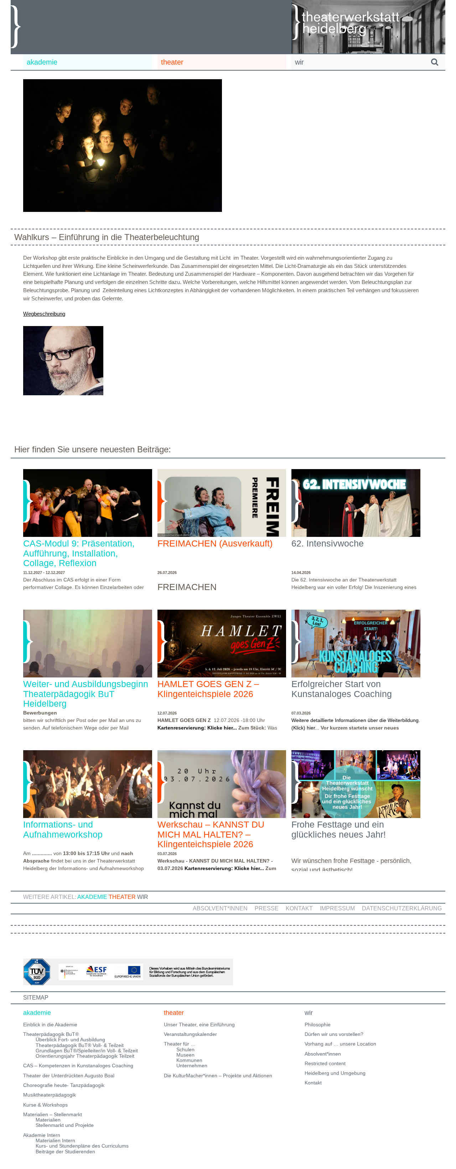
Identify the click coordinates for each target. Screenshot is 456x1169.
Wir (142, 897)
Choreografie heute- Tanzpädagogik (63, 1085)
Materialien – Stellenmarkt (52, 1114)
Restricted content (325, 1063)
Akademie (92, 897)
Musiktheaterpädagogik (49, 1095)
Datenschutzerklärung (402, 908)
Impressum (337, 908)
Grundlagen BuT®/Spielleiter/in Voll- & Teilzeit (87, 1050)
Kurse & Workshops (45, 1105)
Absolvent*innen (220, 908)
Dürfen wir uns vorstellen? (334, 1034)
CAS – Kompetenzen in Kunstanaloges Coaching (78, 1065)
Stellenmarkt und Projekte (65, 1125)
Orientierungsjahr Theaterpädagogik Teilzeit (85, 1056)
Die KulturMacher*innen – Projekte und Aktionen (218, 1075)
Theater (122, 897)
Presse (267, 908)
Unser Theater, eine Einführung (199, 1024)
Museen (185, 1055)
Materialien (48, 1120)
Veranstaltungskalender (190, 1034)
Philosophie (318, 1024)
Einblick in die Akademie (50, 1024)
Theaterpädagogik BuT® (51, 1034)
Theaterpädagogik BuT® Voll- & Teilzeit (80, 1045)
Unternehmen (191, 1065)
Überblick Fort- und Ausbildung (70, 1039)
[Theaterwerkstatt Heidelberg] (356, 23)
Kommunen (189, 1060)
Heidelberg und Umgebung (335, 1073)
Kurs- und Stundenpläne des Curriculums (82, 1146)
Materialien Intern (55, 1140)
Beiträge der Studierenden (65, 1151)
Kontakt (299, 908)
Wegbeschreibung (44, 314)
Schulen (185, 1049)
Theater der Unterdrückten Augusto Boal (68, 1075)
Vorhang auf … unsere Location (340, 1044)
